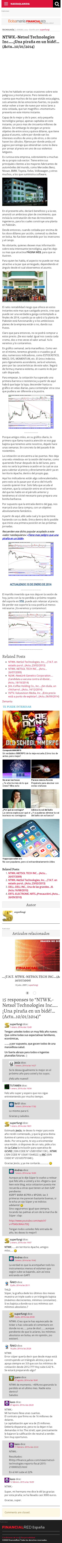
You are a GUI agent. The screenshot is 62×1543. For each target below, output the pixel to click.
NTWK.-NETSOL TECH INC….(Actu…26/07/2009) (27, 978)
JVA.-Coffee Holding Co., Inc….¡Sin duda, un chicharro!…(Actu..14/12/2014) (32, 687)
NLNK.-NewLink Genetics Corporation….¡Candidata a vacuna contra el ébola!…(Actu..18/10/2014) (30, 679)
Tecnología (8, 29)
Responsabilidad (28, 1537)
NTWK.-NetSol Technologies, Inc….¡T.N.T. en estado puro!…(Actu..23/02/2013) (32, 663)
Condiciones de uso (10, 1537)
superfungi (45, 29)
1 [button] (27, 992)
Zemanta (7, 701)
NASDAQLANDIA (20, 3)
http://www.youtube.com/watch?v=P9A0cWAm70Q (27, 1222)
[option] (31, 963)
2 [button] (34, 992)
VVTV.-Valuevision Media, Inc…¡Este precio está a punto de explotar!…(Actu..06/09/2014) (33, 694)
